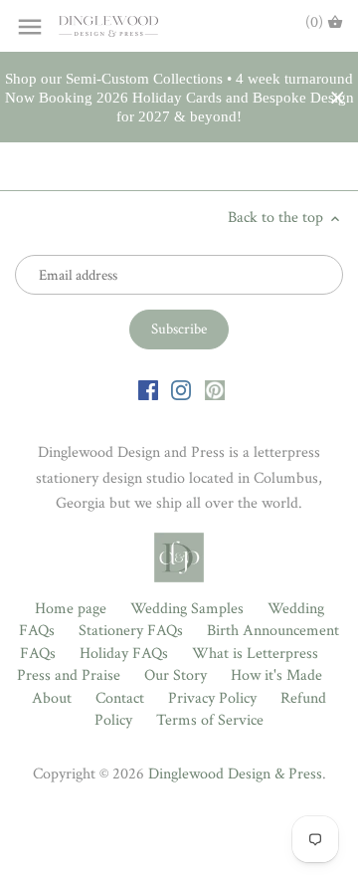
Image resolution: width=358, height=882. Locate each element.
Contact (119, 698)
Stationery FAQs (131, 630)
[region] (179, 97)
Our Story (175, 675)
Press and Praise (68, 675)
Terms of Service (210, 720)
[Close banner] (337, 98)
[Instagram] (181, 389)
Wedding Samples (187, 608)
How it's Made (276, 675)
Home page (70, 608)
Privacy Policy (212, 698)
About (52, 698)
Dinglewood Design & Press (235, 774)
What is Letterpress (255, 653)
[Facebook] (148, 389)
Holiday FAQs (124, 653)
